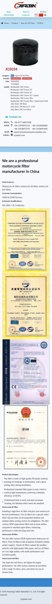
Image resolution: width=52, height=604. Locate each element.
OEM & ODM (9, 15)
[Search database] (45, 15)
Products (43, 12)
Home (9, 12)
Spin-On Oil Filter (28, 23)
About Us (26, 12)
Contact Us (26, 15)
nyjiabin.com (19, 135)
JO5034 (40, 23)
